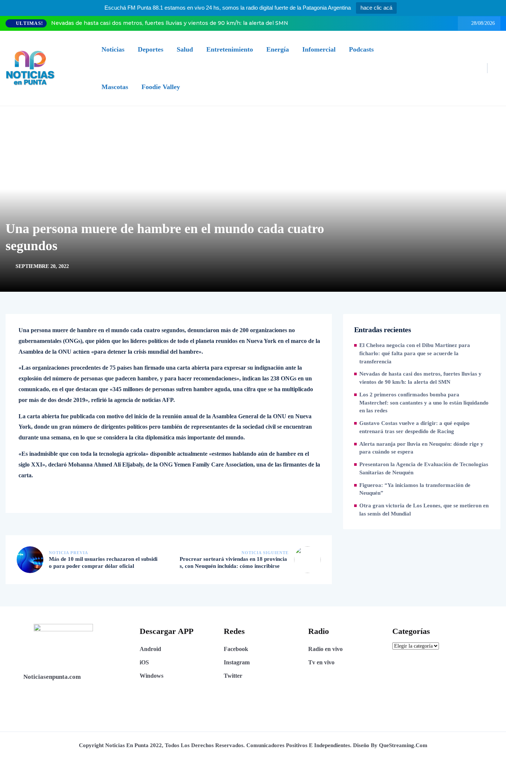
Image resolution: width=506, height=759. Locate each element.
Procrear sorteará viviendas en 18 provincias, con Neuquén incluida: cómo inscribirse (233, 562)
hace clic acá (376, 7)
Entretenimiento (229, 49)
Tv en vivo (321, 662)
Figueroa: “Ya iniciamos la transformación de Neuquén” (414, 489)
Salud (185, 49)
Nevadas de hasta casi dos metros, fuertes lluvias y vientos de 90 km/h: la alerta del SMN (169, 23)
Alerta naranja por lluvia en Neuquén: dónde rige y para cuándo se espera (421, 448)
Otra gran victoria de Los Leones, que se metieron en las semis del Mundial (424, 510)
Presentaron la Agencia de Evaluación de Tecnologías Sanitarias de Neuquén (423, 468)
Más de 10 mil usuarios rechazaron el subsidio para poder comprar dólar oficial (103, 562)
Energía (277, 49)
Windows (151, 676)
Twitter (233, 676)
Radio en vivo (325, 649)
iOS (144, 662)
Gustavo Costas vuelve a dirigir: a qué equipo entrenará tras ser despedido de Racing (414, 427)
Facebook (236, 649)
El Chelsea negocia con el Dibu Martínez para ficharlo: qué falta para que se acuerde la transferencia (414, 353)
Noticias (112, 49)
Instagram (237, 662)
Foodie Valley (161, 87)
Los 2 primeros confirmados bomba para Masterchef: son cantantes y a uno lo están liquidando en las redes (424, 403)
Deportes (150, 49)
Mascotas (114, 87)
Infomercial (319, 49)
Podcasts (361, 49)
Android (150, 649)
